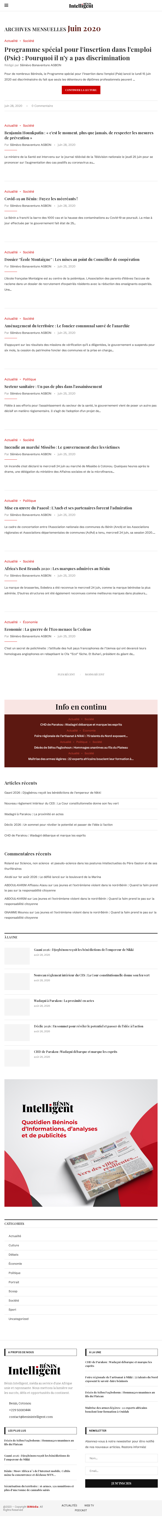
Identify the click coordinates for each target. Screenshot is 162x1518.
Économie (15, 1264)
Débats (13, 1254)
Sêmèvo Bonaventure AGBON (40, 65)
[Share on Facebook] (134, 106)
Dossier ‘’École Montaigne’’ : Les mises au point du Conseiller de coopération (71, 259)
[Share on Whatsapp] (147, 106)
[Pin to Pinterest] (143, 106)
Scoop (13, 1291)
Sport (12, 1309)
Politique (14, 1273)
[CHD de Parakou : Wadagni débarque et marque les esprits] (17, 1058)
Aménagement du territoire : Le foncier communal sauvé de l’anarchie (67, 325)
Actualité (15, 1236)
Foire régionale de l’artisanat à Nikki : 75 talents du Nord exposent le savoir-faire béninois (121, 1379)
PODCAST (81, 1510)
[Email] (156, 1507)
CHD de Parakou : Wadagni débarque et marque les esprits (81, 724)
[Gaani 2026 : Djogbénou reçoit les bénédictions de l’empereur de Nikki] (17, 956)
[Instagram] (144, 1507)
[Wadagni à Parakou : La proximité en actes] (17, 1007)
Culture (14, 1245)
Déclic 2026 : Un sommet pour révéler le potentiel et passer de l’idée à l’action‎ (58, 825)
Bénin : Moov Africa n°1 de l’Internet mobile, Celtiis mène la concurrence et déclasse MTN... (37, 1472)
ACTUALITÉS (69, 1505)
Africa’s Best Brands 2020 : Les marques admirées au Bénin (57, 568)
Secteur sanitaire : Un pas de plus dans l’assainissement (53, 386)
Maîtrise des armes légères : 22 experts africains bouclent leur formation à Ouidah (116, 1409)
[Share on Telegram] (152, 106)
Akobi (8, 877)
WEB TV (89, 1505)
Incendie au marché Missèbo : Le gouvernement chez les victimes (62, 447)
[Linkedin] (150, 1507)
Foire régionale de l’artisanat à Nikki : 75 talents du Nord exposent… (81, 736)
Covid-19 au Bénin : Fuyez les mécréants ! (41, 198)
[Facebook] (132, 1507)
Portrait (14, 1282)
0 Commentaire (42, 106)
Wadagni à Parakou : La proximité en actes (33, 814)
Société (14, 1300)
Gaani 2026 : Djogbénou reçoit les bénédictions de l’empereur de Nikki (52, 793)
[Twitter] (138, 1507)
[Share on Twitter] (139, 106)
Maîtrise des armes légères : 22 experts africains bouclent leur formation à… (81, 759)
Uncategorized (18, 1319)
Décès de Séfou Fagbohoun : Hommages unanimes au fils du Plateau (81, 747)
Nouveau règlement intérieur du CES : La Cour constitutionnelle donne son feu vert (61, 803)
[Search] (155, 5)
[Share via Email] (156, 106)
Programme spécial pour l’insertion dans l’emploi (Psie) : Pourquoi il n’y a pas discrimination (77, 53)
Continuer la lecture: (81, 90)
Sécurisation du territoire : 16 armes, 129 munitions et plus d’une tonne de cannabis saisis (39, 1488)
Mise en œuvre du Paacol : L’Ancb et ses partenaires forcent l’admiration (68, 507)
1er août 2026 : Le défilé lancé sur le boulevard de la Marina (59, 877)
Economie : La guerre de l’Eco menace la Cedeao (47, 629)
